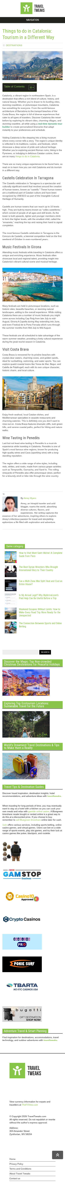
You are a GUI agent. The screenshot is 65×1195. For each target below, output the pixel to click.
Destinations (14, 45)
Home (12, 1159)
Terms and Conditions (20, 1168)
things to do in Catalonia (27, 156)
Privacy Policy (16, 1164)
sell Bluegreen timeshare (28, 820)
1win (4, 825)
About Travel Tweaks (19, 1173)
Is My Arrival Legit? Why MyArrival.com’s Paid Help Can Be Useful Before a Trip (39, 597)
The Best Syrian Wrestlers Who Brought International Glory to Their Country (38, 569)
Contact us (14, 1178)
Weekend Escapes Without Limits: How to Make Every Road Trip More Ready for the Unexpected (39, 612)
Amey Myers (30, 498)
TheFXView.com (30, 1105)
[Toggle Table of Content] (30, 87)
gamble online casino (38, 811)
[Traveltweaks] (32, 13)
